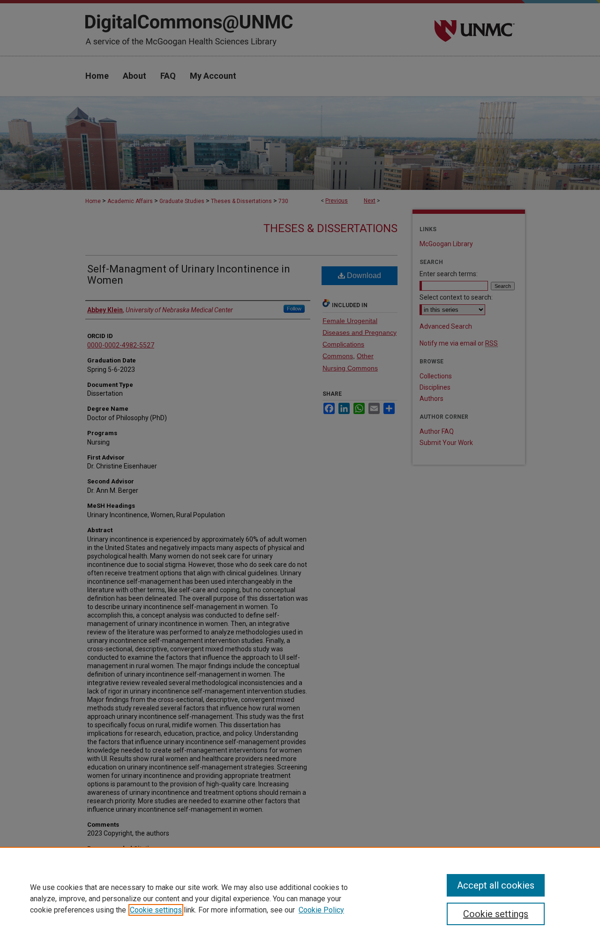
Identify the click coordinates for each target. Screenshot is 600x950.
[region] (300, 898)
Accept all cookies (495, 885)
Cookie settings (156, 909)
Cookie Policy (321, 909)
